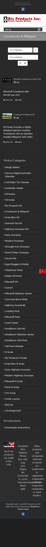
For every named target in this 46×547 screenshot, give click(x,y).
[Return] (43, 271)
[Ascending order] (35, 50)
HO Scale (10, 200)
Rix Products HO (13, 205)
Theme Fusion (23, 509)
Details (19, 100)
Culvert (9, 287)
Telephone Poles (14, 270)
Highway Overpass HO (16, 229)
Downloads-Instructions (17, 427)
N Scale (9, 352)
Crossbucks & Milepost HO (24, 115)
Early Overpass (13, 235)
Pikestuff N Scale (14, 381)
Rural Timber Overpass (17, 252)
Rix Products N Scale (16, 358)
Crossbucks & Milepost (17, 211)
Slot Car (9, 404)
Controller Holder (14, 188)
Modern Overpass (14, 241)
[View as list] (25, 63)
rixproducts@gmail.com (23, 4)
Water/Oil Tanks (13, 276)
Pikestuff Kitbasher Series (18, 293)
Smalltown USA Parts (16, 340)
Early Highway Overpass (18, 369)
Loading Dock (12, 311)
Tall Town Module (14, 346)
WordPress (35, 507)
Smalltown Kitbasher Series (19, 334)
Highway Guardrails (15, 305)
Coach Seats (11, 322)
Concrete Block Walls (16, 299)
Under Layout (12, 399)
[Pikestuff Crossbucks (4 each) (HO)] (7, 80)
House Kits (10, 258)
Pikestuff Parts (12, 317)
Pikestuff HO (11, 282)
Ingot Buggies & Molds (17, 264)
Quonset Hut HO (13, 223)
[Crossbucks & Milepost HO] (7, 116)
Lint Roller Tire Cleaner (17, 182)
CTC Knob (10, 393)
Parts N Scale (12, 387)
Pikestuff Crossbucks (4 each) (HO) (27, 79)
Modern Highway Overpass (19, 375)
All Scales (10, 194)
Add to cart (9, 100)
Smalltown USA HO (15, 328)
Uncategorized (13, 410)
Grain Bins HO (12, 217)
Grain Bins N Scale (14, 363)
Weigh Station (12, 167)
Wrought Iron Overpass (17, 246)
